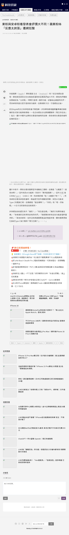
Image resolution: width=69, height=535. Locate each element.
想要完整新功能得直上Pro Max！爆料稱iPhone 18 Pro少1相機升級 (45, 332)
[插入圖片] (59, 498)
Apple (41, 343)
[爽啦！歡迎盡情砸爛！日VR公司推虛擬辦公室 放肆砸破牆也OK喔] (10, 382)
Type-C (19, 343)
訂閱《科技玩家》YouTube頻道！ (36, 251)
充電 (61, 343)
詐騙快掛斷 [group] (42, 15)
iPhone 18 (14, 305)
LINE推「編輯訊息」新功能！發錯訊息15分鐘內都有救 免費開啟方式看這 (42, 450)
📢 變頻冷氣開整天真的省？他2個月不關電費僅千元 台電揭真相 (36, 257)
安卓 (12, 343)
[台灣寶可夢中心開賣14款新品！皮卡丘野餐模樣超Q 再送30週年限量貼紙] (10, 409)
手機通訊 (14, 10)
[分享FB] (4, 91)
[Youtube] (62, 4)
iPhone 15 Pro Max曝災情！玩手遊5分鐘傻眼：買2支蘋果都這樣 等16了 (41, 356)
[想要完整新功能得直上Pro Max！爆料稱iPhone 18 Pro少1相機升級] (17, 334)
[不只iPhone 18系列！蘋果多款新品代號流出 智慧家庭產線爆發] (17, 324)
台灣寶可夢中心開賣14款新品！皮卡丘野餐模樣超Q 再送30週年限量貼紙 (41, 407)
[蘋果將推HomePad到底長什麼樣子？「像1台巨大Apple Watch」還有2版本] (17, 313)
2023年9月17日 (49, 236)
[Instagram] (19, 523)
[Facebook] (15, 523)
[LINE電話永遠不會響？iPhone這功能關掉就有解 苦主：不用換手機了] (10, 420)
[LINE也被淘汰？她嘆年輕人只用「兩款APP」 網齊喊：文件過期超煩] (10, 392)
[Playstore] (26, 523)
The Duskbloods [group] (8, 15)
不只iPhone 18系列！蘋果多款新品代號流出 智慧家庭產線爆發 (45, 322)
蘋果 (34, 343)
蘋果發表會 (49, 343)
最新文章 (5, 10)
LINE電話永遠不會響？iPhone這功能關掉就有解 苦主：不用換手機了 (41, 418)
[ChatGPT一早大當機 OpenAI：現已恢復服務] (10, 442)
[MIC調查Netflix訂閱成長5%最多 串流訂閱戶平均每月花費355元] (10, 431)
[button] (65, 4)
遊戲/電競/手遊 (56, 10)
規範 (5, 498)
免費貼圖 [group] (53, 15)
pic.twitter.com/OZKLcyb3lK (39, 231)
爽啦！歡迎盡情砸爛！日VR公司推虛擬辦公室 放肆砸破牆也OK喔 (41, 380)
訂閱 (51, 524)
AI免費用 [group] (21, 15)
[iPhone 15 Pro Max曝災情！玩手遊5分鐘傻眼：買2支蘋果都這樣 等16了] (10, 358)
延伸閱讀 (6, 351)
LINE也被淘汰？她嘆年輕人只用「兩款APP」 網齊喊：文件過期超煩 (41, 390)
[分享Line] (4, 98)
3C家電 (46, 10)
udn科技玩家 (5, 20)
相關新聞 (6, 402)
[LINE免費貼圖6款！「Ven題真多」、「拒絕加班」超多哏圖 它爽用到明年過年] (10, 463)
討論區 (5, 473)
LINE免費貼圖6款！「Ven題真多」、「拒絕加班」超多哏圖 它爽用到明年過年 (41, 461)
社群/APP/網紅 (26, 10)
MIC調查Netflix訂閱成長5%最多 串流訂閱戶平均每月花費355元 (41, 429)
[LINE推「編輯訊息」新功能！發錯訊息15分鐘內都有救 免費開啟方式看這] (10, 452)
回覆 (63, 498)
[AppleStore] (29, 523)
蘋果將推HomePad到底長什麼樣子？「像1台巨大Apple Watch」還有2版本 (45, 311)
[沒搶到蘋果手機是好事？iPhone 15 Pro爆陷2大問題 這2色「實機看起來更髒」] (10, 369)
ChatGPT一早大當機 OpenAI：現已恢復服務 (35, 439)
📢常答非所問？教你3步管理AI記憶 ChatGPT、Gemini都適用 (35, 279)
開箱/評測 (37, 10)
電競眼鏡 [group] (31, 15)
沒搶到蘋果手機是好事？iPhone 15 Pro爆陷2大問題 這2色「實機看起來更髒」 (40, 367)
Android (27, 343)
